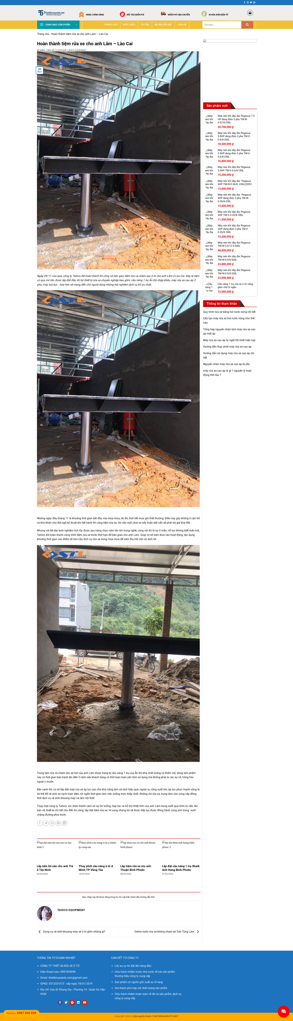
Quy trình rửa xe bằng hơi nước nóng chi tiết (229, 312)
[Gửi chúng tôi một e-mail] (254, 2)
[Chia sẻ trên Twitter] (46, 823)
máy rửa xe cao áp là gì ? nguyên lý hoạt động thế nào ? (227, 373)
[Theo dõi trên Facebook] (244, 2)
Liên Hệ (181, 24)
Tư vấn (145, 24)
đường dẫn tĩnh (147, 897)
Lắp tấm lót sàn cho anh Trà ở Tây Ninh (55, 868)
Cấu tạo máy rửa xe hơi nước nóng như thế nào (228, 320)
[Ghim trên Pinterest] (58, 823)
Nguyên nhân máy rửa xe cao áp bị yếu (226, 364)
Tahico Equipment (76, 50)
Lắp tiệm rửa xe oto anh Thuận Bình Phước (135, 868)
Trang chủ (111, 24)
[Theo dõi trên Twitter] (251, 2)
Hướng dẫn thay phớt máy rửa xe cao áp (227, 346)
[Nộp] (247, 24)
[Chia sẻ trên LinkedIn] (64, 823)
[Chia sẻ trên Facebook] (40, 823)
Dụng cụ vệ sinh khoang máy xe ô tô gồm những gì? (73, 931)
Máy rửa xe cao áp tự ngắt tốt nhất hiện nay (229, 340)
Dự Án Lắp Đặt (163, 24)
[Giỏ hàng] (250, 13)
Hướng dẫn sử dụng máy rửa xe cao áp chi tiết (228, 355)
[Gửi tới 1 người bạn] (52, 823)
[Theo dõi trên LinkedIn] (78, 1002)
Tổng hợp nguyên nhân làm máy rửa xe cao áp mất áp (229, 331)
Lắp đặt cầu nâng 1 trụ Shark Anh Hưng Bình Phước (181, 868)
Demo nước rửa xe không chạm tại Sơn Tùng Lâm (165, 931)
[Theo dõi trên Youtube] (84, 1002)
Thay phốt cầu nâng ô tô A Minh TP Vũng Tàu (96, 868)
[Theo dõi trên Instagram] (248, 2)
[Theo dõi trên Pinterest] (72, 1002)
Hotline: (21, 1013)
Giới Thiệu (129, 24)
